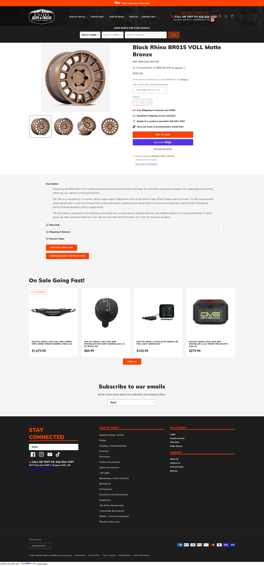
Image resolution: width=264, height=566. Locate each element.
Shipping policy (125, 555)
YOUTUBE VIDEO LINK (61, 247)
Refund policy (80, 555)
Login (172, 434)
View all (132, 361)
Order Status (176, 446)
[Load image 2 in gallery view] (63, 126)
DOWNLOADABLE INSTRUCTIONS (67, 256)
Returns (174, 471)
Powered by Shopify (64, 555)
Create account (177, 438)
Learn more (42, 564)
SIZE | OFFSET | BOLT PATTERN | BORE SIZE (150, 85)
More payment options (163, 149)
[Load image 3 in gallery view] (87, 126)
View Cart (174, 442)
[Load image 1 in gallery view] (40, 126)
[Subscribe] (154, 402)
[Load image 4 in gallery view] (110, 126)
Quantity (136, 97)
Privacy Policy (176, 467)
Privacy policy (94, 555)
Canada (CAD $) (38, 546)
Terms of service (109, 555)
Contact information (141, 555)
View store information (146, 164)
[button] (78, 17)
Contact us (175, 463)
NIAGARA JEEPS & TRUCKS (45, 555)
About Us (174, 459)
